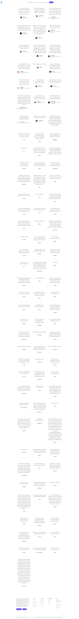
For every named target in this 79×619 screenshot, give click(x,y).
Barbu (55, 536)
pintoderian (24, 323)
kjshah (24, 376)
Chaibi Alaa (24, 585)
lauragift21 (24, 349)
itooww (39, 298)
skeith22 (55, 396)
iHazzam (55, 214)
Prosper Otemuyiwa (24, 407)
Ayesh (55, 201)
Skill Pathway (39, 423)
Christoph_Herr (24, 339)
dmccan (24, 214)
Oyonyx (54, 85)
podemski (55, 312)
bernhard (24, 430)
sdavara (55, 285)
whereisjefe (24, 486)
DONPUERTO (24, 184)
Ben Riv (39, 168)
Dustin (24, 511)
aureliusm (24, 198)
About (43, 2)
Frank (24, 139)
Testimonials (39, 2)
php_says (24, 309)
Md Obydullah (53, 101)
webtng (39, 309)
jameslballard (39, 325)
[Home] (1, 2)
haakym (55, 241)
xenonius (54, 442)
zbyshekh (24, 168)
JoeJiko (39, 499)
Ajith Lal (53, 71)
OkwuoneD (39, 525)
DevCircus (24, 285)
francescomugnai (39, 552)
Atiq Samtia (39, 101)
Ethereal (55, 456)
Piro (24, 150)
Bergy (55, 552)
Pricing (35, 2)
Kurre (39, 187)
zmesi (55, 181)
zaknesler (24, 239)
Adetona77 (55, 255)
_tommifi (24, 255)
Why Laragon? (31, 2)
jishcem (39, 455)
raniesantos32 (55, 349)
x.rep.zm (39, 212)
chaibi (55, 406)
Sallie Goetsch (24, 541)
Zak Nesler (55, 506)
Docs (27, 2)
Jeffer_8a (39, 390)
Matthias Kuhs (24, 452)
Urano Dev (40, 85)
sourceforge (39, 352)
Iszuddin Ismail (41, 15)
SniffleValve (24, 393)
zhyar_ (24, 266)
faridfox (55, 265)
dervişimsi (41, 55)
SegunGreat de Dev (23, 107)
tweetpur (24, 296)
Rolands (39, 536)
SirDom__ (54, 296)
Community (47, 2)
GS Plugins (21, 71)
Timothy (39, 37)
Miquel (24, 17)
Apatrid (24, 228)
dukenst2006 (55, 168)
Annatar (39, 155)
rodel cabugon (41, 120)
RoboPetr (39, 242)
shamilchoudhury (39, 271)
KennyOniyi (55, 139)
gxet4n (55, 323)
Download (51, 2)
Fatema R (24, 51)
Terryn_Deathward (24, 475)
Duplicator (21, 87)
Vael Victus (53, 55)
